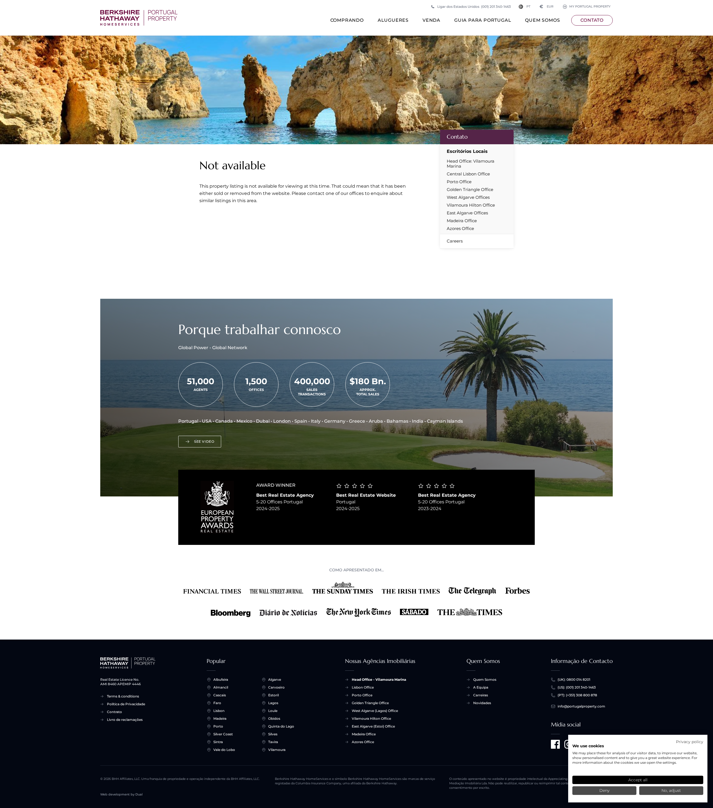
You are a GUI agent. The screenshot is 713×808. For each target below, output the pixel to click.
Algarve (274, 679)
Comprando (347, 20)
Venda (431, 20)
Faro (217, 703)
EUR (546, 6)
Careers (455, 241)
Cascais (219, 695)
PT (528, 6)
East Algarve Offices (467, 213)
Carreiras (480, 695)
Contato (592, 20)
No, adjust (671, 790)
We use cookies (588, 746)
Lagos (273, 703)
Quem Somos (542, 20)
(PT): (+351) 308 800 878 (577, 695)
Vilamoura (276, 750)
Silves (272, 734)
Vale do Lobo (224, 750)
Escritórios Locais (467, 151)
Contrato (114, 712)
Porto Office (459, 181)
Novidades (482, 703)
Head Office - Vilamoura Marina (379, 679)
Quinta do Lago (281, 726)
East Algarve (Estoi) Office (373, 726)
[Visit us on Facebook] (555, 744)
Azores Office (460, 228)
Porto (218, 726)
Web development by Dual (121, 794)
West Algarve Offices (468, 197)
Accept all (638, 780)
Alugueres (393, 20)
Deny (604, 790)
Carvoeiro (276, 687)
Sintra (218, 742)
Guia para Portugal (482, 20)
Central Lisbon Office (468, 174)
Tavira (273, 742)
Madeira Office (462, 220)
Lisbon (218, 711)
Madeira (219, 718)
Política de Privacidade (126, 704)
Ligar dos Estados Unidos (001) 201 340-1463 (474, 6)
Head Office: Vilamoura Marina (470, 164)
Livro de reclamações (125, 720)
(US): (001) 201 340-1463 (577, 687)
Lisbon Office (363, 687)
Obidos (274, 718)
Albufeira (220, 679)
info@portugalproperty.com (581, 706)
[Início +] (138, 18)
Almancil (220, 687)
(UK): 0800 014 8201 (574, 679)
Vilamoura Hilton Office (471, 205)
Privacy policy (689, 742)
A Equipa (480, 687)
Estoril (273, 695)
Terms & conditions (123, 696)
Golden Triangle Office (470, 189)
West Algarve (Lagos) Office (375, 711)
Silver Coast (223, 734)
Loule (272, 711)
